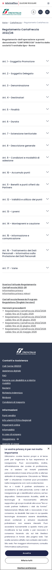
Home (5, 22)
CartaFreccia (16, 22)
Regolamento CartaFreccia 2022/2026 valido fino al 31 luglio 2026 (25, 312)
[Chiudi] (48, 448)
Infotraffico (11, 3)
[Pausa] (48, 3)
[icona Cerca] (40, 12)
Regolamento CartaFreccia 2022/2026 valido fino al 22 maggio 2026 (25, 330)
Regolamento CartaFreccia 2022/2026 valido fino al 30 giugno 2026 (25, 318)
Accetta (27, 553)
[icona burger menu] (47, 12)
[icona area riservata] (33, 12)
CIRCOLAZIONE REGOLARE (25, 3)
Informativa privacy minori (16, 293)
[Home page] (11, 12)
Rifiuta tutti (26, 560)
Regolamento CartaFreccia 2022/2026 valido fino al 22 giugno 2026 (25, 324)
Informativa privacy (12, 290)
